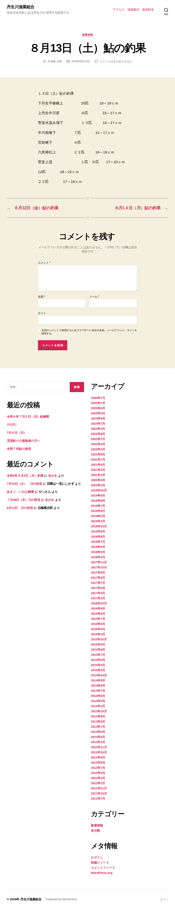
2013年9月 (98, 716)
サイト (42, 313)
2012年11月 (99, 747)
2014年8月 (98, 685)
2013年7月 (98, 726)
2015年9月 (98, 644)
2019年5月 (98, 516)
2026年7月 (98, 398)
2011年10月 (99, 793)
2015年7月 (98, 654)
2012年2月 (98, 783)
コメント (44, 262)
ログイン (97, 857)
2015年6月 (98, 660)
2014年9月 (98, 680)
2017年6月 (98, 588)
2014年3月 (98, 706)
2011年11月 (99, 788)
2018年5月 (98, 552)
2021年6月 (98, 464)
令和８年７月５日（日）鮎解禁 (28, 416)
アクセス (119, 9)
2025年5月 (98, 413)
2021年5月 (98, 470)
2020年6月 (98, 480)
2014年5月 (98, 701)
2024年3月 (98, 428)
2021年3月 (98, 475)
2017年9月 (98, 572)
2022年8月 (98, 434)
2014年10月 (99, 675)
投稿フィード (100, 862)
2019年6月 (98, 511)
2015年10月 (99, 639)
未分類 (95, 830)
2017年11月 (99, 562)
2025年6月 (98, 408)
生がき (52, 475)
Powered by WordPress (61, 899)
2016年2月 (98, 634)
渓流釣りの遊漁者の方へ (23, 440)
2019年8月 (98, 500)
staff (59, 61)
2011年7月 (98, 798)
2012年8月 (98, 762)
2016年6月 (98, 624)
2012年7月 (98, 767)
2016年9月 (98, 608)
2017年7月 (98, 583)
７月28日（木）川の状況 (24, 499)
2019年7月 (98, 505)
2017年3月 (98, 598)
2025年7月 (98, 403)
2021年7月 (98, 459)
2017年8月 (98, 577)
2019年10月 (99, 490)
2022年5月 (98, 449)
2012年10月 (99, 752)
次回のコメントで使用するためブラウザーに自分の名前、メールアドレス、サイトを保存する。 (89, 332)
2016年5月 (98, 629)
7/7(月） (12, 424)
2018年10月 (99, 526)
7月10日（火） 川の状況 (24, 483)
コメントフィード (103, 867)
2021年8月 (98, 454)
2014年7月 (98, 690)
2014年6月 (98, 696)
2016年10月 (99, 603)
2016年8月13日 (80, 61)
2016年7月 (98, 618)
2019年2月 (98, 521)
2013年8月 (98, 721)
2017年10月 (99, 567)
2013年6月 (98, 732)
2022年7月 (98, 439)
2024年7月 (98, 423)
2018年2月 (98, 557)
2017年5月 (98, 593)
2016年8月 (98, 613)
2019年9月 (98, 495)
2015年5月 (98, 665)
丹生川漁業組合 (20, 7)
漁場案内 (133, 9)
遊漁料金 (148, 9)
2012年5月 (98, 778)
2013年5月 (98, 737)
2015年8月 (98, 649)
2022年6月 (98, 444)
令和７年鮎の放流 (19, 448)
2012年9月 (98, 757)
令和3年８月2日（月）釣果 (25, 475)
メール (94, 296)
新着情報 (87, 34)
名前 (41, 296)
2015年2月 (98, 670)
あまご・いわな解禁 (20, 491)
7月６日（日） (17, 432)
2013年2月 (98, 742)
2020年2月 (98, 485)
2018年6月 (98, 547)
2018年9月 (98, 531)
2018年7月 (98, 541)
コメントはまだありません (116, 61)
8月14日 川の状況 (20, 508)
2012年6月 (98, 773)
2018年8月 (98, 536)
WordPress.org (101, 873)
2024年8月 (98, 418)
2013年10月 (99, 711)
